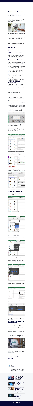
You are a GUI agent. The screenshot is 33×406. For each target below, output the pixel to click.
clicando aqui (17, 356)
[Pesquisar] (30, 1)
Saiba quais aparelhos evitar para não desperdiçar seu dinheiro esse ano (28, 404)
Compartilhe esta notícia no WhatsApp (11, 166)
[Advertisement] (16, 6)
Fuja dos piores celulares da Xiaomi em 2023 (29, 403)
